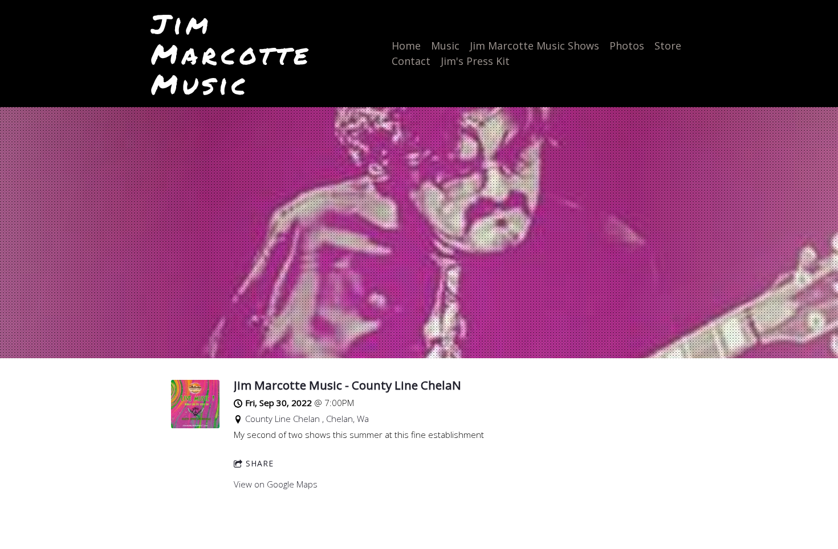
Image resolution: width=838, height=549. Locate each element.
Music (445, 45)
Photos (626, 45)
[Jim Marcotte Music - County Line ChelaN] (195, 425)
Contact (411, 61)
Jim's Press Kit (475, 61)
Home (406, 45)
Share (260, 463)
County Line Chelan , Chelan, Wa (307, 418)
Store (667, 45)
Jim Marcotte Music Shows (534, 45)
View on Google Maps (276, 484)
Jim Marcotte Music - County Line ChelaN (347, 385)
